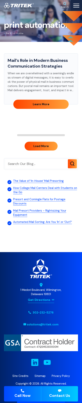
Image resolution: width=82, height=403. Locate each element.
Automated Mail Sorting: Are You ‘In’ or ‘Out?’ (42, 222)
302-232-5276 (43, 312)
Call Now (22, 395)
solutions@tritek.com (43, 324)
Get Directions (39, 300)
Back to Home (14, 33)
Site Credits (20, 376)
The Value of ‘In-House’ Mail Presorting (38, 181)
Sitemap (40, 376)
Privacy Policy (61, 376)
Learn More (41, 104)
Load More (41, 146)
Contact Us (59, 395)
